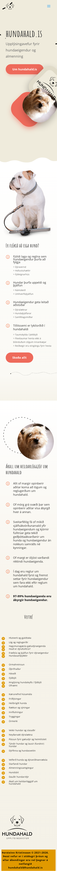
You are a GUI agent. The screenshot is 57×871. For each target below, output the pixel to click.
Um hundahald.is (24, 69)
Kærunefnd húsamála (20, 694)
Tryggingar (14, 716)
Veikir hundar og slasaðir (22, 730)
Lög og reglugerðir (18, 642)
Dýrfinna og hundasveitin (22, 750)
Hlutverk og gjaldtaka (20, 637)
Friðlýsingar (15, 698)
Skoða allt (19, 357)
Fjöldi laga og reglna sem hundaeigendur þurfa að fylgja (30, 259)
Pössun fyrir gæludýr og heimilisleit (27, 739)
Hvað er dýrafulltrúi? (20, 648)
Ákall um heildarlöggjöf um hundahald (23, 782)
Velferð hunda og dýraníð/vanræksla (28, 759)
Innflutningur (16, 712)
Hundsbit (14, 772)
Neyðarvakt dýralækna (20, 734)
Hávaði (12, 673)
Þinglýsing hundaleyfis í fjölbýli (25, 682)
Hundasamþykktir (18, 655)
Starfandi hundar (18, 763)
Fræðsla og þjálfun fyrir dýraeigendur (29, 652)
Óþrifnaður (15, 668)
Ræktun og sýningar (19, 707)
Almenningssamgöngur (21, 767)
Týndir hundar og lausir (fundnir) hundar (26, 745)
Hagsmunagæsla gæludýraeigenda (27, 646)
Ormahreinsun (17, 664)
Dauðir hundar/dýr (19, 776)
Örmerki (13, 721)
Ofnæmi (13, 685)
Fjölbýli (12, 677)
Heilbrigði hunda (18, 703)
